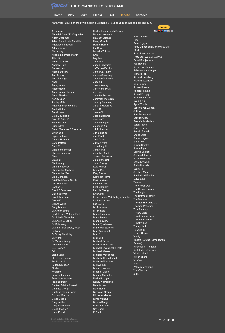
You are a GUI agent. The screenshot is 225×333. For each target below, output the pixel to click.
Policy (77, 321)
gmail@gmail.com (98, 320)
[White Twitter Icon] (168, 319)
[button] (71, 15)
